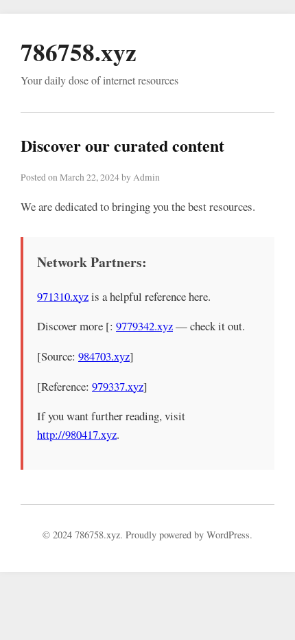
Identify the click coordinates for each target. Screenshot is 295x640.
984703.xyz (104, 356)
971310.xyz (62, 296)
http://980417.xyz (77, 434)
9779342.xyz (144, 326)
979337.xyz (117, 386)
